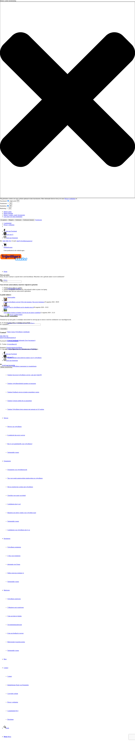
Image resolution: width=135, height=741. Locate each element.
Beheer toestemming (6, 367)
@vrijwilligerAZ (12, 344)
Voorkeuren (18, 220)
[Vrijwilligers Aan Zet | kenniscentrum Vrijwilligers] (14, 261)
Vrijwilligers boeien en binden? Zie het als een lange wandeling (22, 312)
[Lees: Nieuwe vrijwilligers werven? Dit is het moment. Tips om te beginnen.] (5, 300)
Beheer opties (8, 211)
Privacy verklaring (9, 225)
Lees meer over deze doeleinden (13, 216)
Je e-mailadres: (4, 324)
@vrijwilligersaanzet (12, 341)
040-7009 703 (7, 241)
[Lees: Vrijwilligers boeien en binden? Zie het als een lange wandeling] (5, 311)
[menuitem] (71, 375)
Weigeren (11, 220)
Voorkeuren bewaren (28, 220)
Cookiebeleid (7, 223)
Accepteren (4, 220)
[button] (67, 100)
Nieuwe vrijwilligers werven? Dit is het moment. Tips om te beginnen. (24, 302)
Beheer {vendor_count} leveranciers (14, 215)
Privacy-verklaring (70, 198)
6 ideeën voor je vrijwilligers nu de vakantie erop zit (19, 307)
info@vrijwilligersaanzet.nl (24, 241)
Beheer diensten (8, 213)
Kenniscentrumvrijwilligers (14, 347)
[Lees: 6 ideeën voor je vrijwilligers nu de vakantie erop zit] (5, 305)
